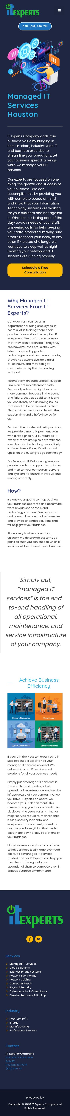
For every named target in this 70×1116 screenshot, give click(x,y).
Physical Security (20, 987)
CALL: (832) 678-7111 (35, 26)
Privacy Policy (35, 1097)
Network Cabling (20, 979)
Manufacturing (19, 1026)
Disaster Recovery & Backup (28, 995)
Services (13, 956)
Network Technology (23, 975)
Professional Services (23, 1030)
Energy (14, 1022)
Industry (13, 1010)
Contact (12, 1046)
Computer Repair (21, 983)
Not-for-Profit (19, 1019)
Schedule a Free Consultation (35, 270)
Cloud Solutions (20, 968)
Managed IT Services (23, 964)
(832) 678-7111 (14, 1068)
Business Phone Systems (25, 972)
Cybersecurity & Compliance (28, 991)
